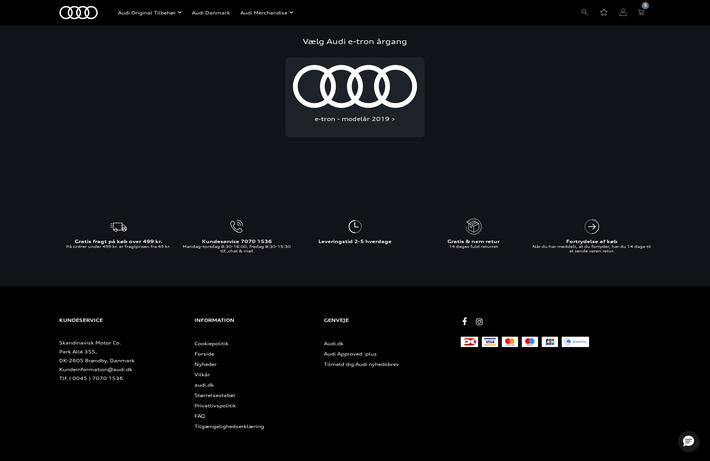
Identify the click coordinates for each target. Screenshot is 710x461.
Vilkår (202, 374)
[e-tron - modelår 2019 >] (355, 86)
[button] (688, 441)
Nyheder (206, 364)
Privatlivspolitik (215, 405)
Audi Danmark (211, 13)
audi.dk (204, 385)
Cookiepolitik (212, 343)
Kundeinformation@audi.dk (95, 369)
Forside (204, 354)
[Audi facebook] (464, 321)
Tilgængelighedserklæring (229, 426)
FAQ (200, 416)
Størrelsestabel (215, 395)
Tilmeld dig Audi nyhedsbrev (361, 364)
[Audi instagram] (479, 321)
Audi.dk (334, 343)
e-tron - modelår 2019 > (355, 118)
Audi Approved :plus (350, 354)
